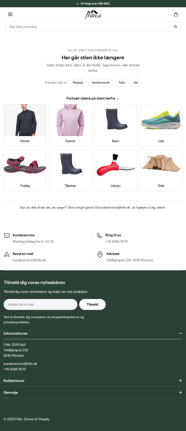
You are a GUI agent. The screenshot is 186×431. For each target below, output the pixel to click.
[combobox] (88, 26)
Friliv (18, 419)
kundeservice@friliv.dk (114, 207)
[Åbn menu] (10, 14)
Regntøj (78, 82)
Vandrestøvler (101, 82)
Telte (121, 82)
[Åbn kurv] (176, 14)
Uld (135, 82)
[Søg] (175, 26)
